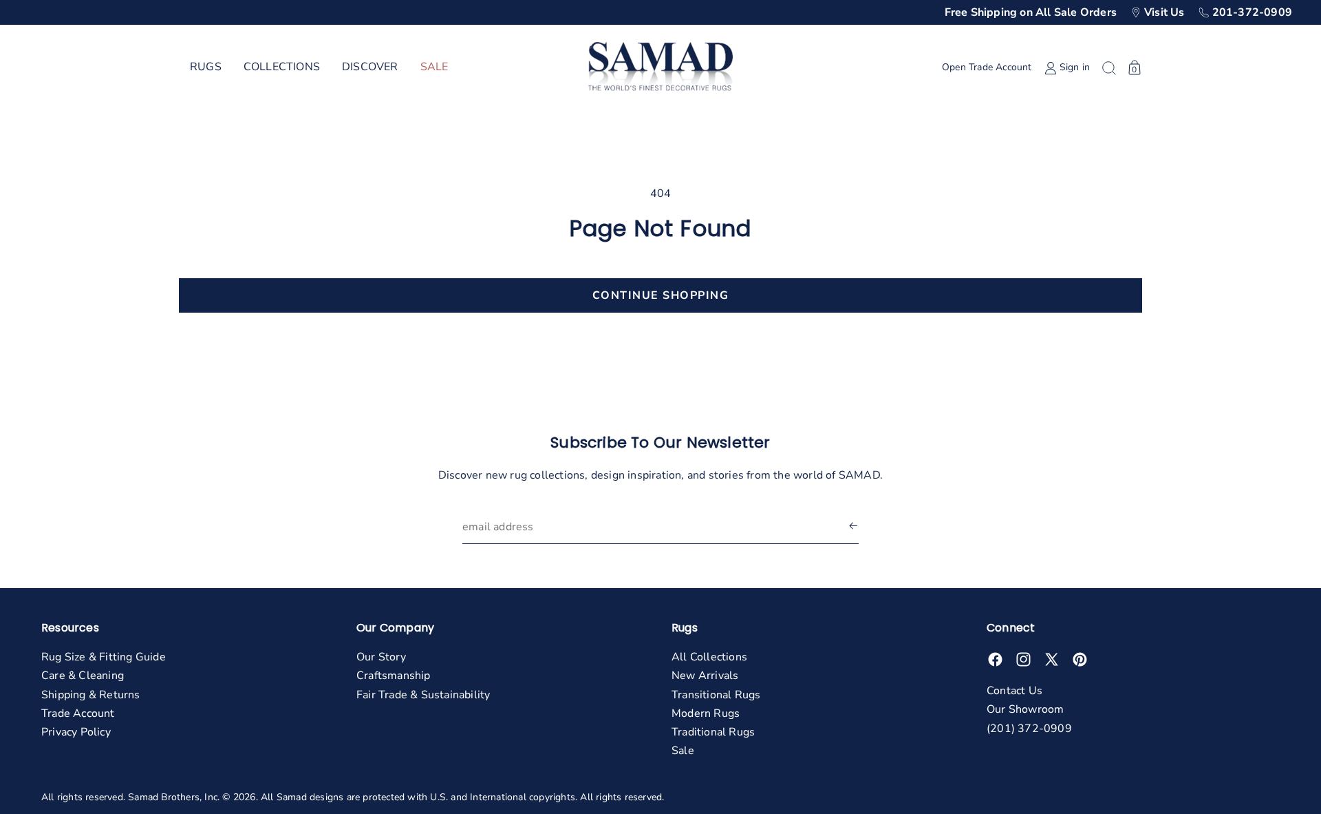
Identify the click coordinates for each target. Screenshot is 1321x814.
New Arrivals (705, 675)
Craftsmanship (393, 675)
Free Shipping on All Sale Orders (1031, 12)
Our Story (381, 657)
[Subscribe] (853, 527)
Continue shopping (660, 295)
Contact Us (1014, 690)
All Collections (709, 657)
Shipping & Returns (90, 694)
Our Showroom (1025, 709)
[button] (206, 67)
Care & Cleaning (82, 675)
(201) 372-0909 (1029, 728)
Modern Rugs (706, 713)
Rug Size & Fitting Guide (103, 657)
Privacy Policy (76, 732)
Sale (683, 750)
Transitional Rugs (716, 694)
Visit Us (1164, 12)
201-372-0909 (1252, 12)
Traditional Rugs (713, 732)
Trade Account (78, 713)
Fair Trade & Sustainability (423, 694)
